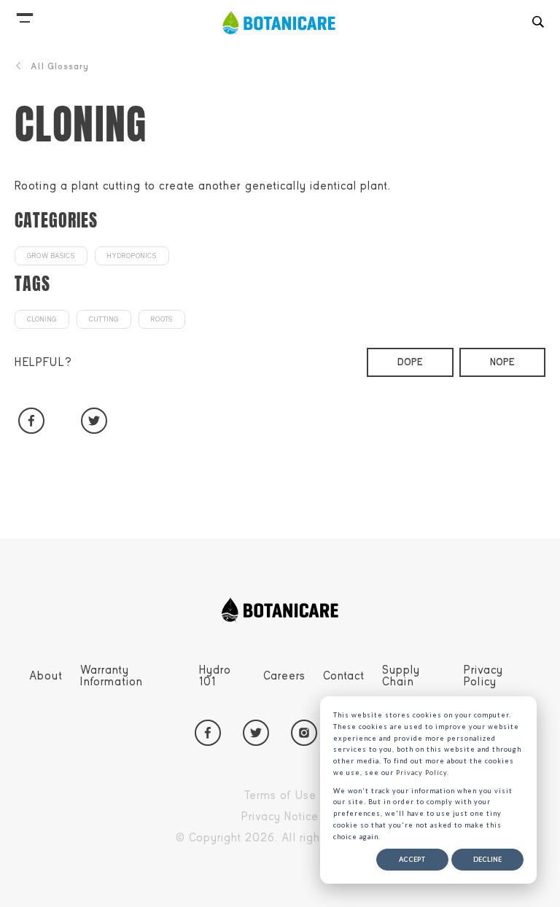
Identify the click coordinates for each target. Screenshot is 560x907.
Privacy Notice (313, 819)
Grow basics (51, 256)
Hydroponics (132, 256)
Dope (410, 362)
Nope (502, 362)
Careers (284, 676)
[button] (25, 14)
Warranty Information (111, 676)
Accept (412, 859)
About (46, 676)
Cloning (42, 319)
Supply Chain (401, 676)
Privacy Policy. (422, 772)
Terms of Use (314, 797)
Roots (162, 319)
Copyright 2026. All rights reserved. (313, 840)
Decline (487, 859)
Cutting (104, 319)
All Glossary (60, 66)
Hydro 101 (215, 676)
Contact (344, 676)
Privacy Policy (483, 676)
